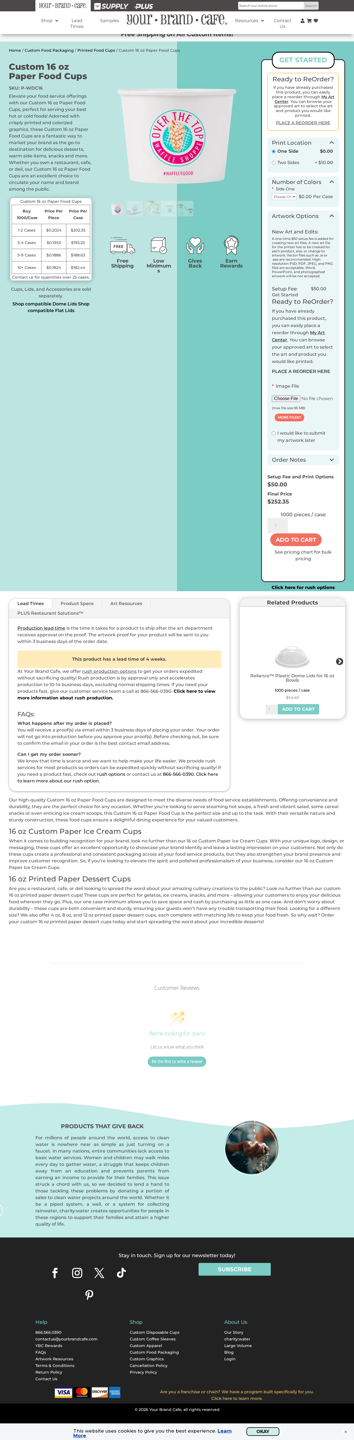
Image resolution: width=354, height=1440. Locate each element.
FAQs (40, 1352)
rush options (111, 774)
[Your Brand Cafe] (63, 5)
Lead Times (30, 603)
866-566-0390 (178, 774)
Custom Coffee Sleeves (153, 1339)
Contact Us (46, 1378)
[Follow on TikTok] (121, 1273)
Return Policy (48, 1372)
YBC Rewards (48, 1345)
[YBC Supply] (111, 5)
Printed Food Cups (96, 50)
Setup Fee (284, 289)
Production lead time (41, 628)
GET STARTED (303, 60)
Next (338, 660)
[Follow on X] (99, 1273)
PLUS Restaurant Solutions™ (50, 613)
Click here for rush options (303, 587)
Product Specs (77, 603)
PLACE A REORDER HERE (301, 371)
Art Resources (126, 603)
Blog (229, 1352)
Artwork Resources (54, 1358)
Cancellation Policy (149, 1365)
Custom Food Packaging (49, 50)
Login (230, 1358)
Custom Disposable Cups (154, 1332)
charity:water (237, 1339)
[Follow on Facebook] (55, 1273)
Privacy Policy (143, 1372)
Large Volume (238, 1345)
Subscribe (234, 1269)
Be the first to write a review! (177, 1061)
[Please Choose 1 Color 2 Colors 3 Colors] (284, 196)
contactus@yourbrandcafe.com (66, 1339)
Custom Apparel (146, 1345)
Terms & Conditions (54, 1365)
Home (15, 50)
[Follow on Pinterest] (89, 1295)
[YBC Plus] (144, 5)
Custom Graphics (147, 1358)
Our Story (233, 1332)
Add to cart (296, 539)
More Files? (289, 417)
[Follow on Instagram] (77, 1273)
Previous (243, 660)
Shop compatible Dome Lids (44, 304)
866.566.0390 (48, 1332)
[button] (303, 142)
